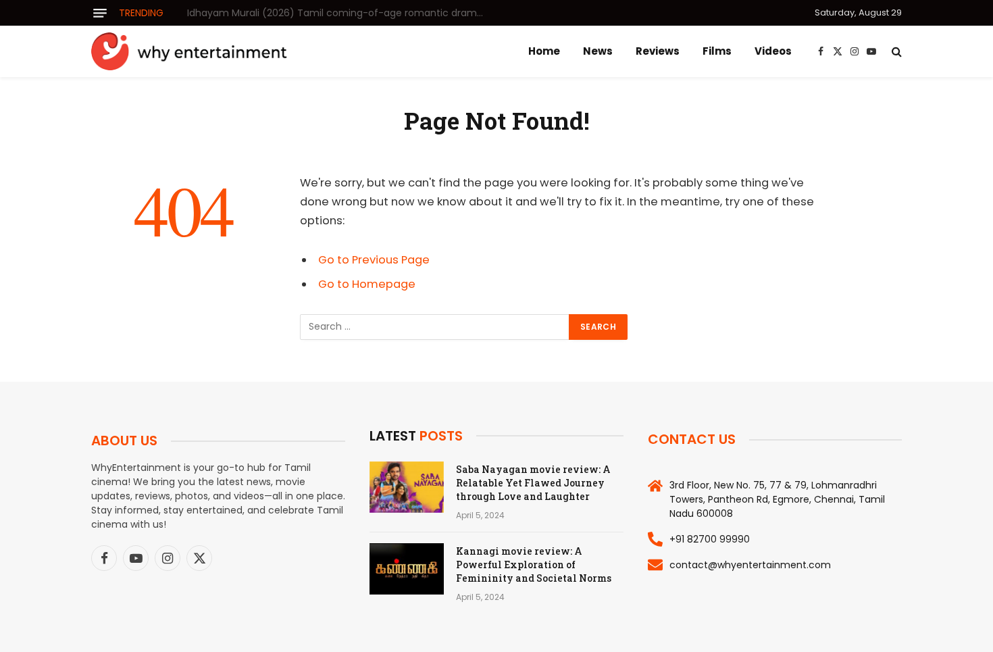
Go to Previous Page (374, 260)
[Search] (895, 51)
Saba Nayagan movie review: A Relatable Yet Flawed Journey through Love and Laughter (533, 483)
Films (717, 51)
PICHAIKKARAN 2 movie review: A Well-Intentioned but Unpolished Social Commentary (339, 13)
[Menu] (100, 13)
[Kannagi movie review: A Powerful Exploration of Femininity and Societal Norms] (407, 569)
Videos (773, 51)
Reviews (658, 51)
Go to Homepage (366, 284)
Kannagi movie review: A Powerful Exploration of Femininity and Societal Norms (533, 564)
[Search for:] (435, 327)
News (598, 51)
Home (544, 51)
